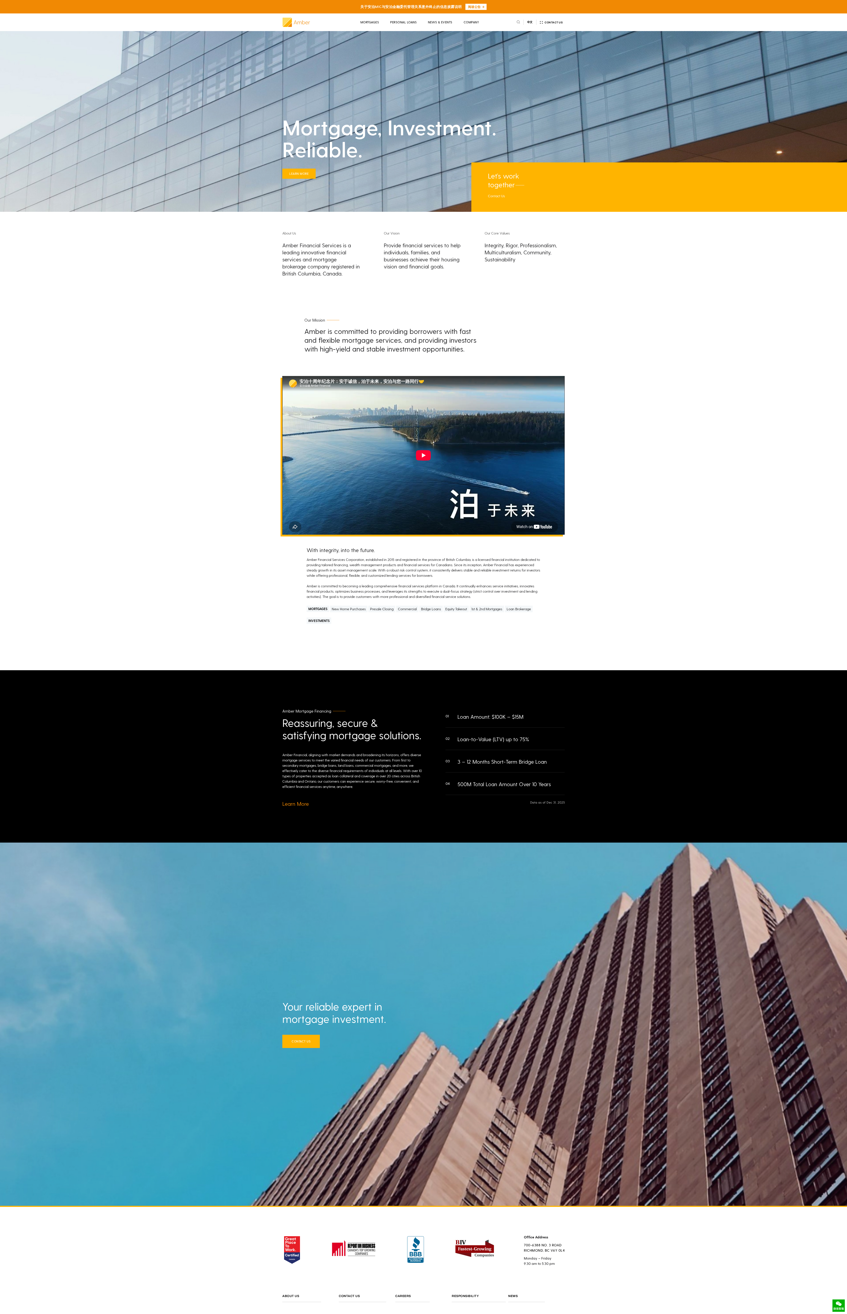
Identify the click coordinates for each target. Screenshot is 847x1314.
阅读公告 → (476, 7)
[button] (511, 716)
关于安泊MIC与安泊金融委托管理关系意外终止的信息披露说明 (411, 6)
